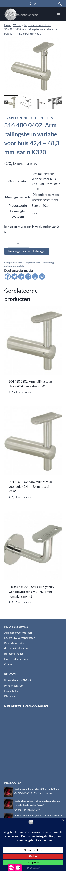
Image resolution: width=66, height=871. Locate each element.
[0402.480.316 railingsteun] (33, 66)
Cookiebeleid (11, 690)
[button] (11, 102)
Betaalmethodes (13, 653)
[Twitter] (14, 276)
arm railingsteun (26, 262)
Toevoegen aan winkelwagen (26, 251)
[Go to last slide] (6, 102)
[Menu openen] (58, 14)
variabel (21, 266)
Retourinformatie (14, 643)
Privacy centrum (13, 685)
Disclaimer (10, 696)
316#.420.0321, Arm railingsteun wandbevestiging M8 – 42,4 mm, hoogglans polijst (31, 591)
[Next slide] (60, 102)
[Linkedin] (21, 276)
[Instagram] (35, 276)
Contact (9, 664)
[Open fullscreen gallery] (58, 91)
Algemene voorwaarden (18, 632)
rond (38, 262)
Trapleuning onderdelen (29, 118)
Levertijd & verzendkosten (19, 637)
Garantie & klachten (16, 648)
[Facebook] (8, 276)
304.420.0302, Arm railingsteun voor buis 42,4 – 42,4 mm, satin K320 (30, 486)
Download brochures (16, 658)
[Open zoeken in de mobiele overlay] (60, 3)
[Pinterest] (42, 276)
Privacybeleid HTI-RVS (17, 680)
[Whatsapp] (28, 276)
